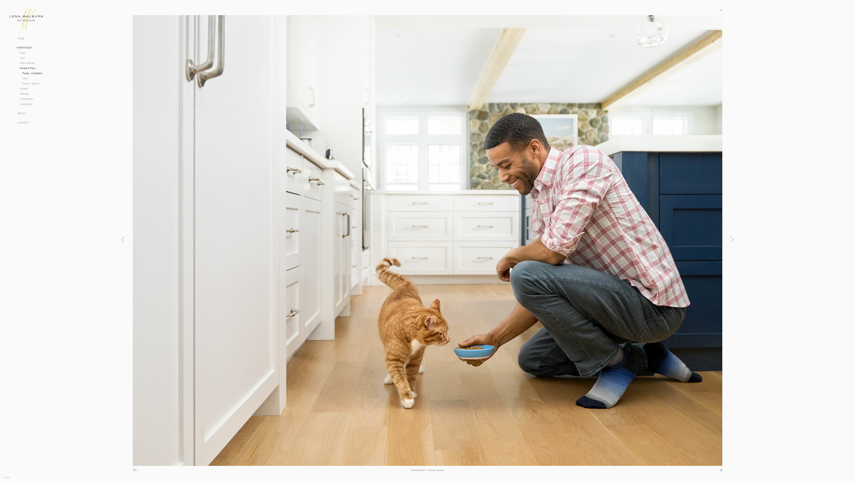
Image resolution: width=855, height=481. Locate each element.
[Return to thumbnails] (721, 10)
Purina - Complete (32, 73)
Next (731, 239)
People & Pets (27, 68)
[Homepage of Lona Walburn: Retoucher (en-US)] (21, 20)
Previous (123, 239)
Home (21, 38)
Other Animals (27, 63)
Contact (23, 122)
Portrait (24, 88)
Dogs (23, 52)
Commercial (26, 99)
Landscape (26, 104)
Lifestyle (24, 93)
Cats (22, 58)
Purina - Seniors (31, 83)
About (21, 113)
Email (135, 470)
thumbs (719, 470)
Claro (25, 78)
